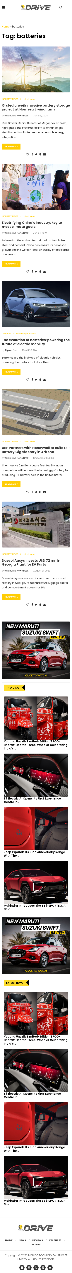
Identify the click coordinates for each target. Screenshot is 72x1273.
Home (6, 26)
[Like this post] (27, 154)
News (22, 1240)
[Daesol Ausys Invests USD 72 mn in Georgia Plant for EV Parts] (36, 525)
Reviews (37, 1240)
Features (55, 1240)
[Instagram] (29, 1267)
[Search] (61, 7)
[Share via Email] (44, 154)
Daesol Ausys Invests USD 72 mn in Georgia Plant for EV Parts (31, 562)
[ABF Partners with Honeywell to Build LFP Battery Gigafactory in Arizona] (36, 412)
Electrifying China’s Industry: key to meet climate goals (32, 224)
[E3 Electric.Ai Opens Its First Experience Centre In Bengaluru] (36, 775)
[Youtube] (50, 1267)
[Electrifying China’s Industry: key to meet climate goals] (36, 187)
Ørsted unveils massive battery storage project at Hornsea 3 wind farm (36, 107)
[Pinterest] (43, 1267)
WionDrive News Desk (16, 115)
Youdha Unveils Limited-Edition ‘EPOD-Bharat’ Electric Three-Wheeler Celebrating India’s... (36, 744)
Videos (36, 1244)
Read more (11, 146)
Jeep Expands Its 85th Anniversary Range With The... (34, 854)
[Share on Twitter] (36, 154)
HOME (9, 1240)
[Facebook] (22, 1267)
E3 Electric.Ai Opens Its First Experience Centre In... (32, 800)
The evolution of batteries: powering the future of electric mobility (36, 342)
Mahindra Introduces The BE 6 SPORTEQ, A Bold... (35, 907)
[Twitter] (36, 1267)
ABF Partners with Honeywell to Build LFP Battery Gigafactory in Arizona (36, 449)
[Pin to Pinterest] (40, 154)
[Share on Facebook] (32, 154)
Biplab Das (11, 350)
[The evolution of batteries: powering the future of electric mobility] (36, 304)
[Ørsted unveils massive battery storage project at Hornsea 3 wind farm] (36, 69)
